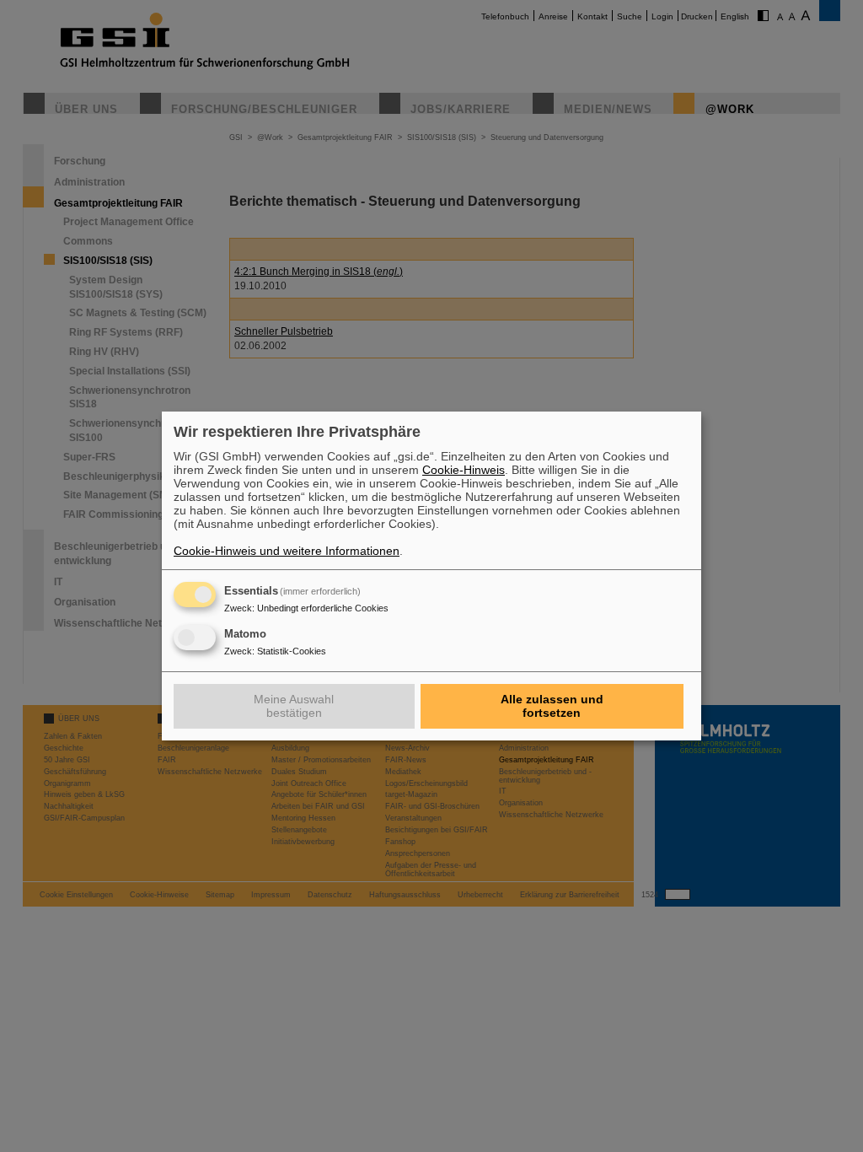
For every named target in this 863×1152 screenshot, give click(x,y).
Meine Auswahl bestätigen (294, 705)
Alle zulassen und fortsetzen (552, 705)
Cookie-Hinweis (463, 469)
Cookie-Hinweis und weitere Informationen (286, 550)
